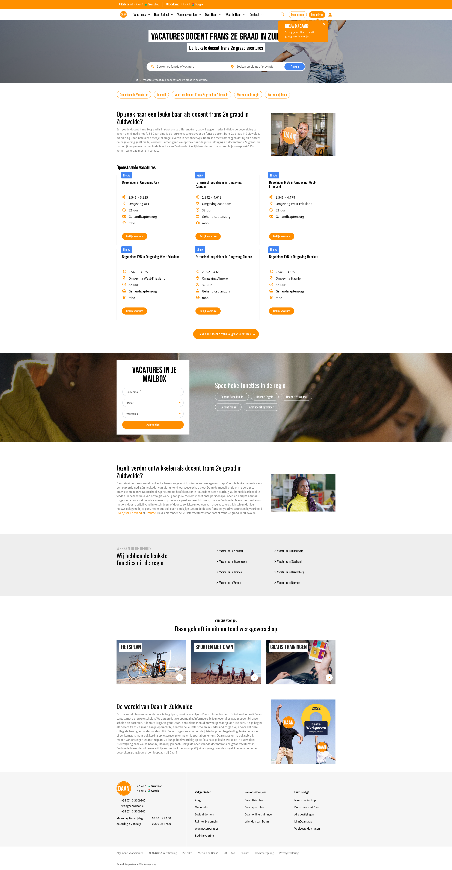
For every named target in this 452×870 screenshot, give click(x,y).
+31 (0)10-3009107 (133, 800)
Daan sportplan (254, 807)
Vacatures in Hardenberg (288, 572)
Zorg (198, 800)
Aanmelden (153, 424)
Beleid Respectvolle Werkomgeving (136, 864)
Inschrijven (317, 15)
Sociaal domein (204, 814)
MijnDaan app (303, 821)
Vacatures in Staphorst (287, 561)
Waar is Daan (235, 14)
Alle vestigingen (304, 814)
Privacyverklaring (289, 853)
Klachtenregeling (264, 853)
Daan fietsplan (254, 800)
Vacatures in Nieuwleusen (231, 561)
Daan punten (297, 15)
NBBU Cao (229, 853)
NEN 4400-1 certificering (163, 853)
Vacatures (142, 14)
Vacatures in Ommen (228, 572)
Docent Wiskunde (296, 396)
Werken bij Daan (277, 94)
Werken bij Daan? (208, 853)
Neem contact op (305, 800)
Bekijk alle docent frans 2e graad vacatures (225, 334)
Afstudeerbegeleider (261, 407)
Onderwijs (201, 807)
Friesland (136, 513)
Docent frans (228, 407)
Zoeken (294, 66)
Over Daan (213, 14)
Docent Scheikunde (232, 396)
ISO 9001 (187, 853)
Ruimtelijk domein (206, 821)
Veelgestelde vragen (307, 828)
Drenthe (151, 513)
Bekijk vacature (134, 236)
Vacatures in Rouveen (286, 583)
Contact (256, 14)
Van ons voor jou (189, 14)
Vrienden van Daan (257, 821)
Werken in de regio (248, 94)
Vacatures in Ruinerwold (288, 551)
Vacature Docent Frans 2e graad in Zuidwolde (201, 94)
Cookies (245, 853)
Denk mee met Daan (307, 807)
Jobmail (161, 94)
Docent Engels (264, 396)
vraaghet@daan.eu (133, 806)
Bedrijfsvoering (204, 835)
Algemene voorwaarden (130, 853)
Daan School (164, 14)
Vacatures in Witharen (229, 551)
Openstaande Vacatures (134, 94)
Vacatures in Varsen (228, 583)
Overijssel (123, 513)
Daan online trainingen (259, 814)
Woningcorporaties (206, 828)
